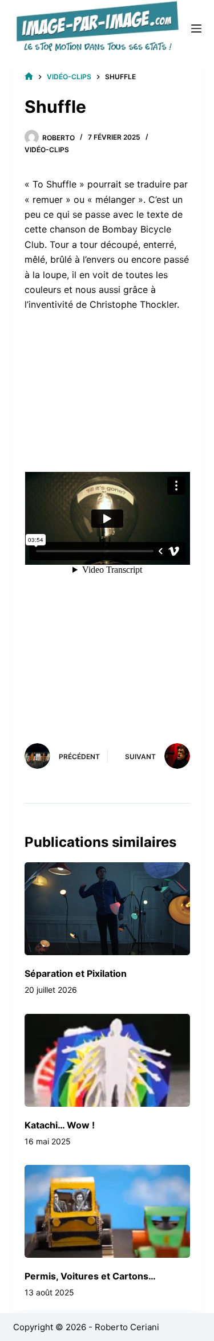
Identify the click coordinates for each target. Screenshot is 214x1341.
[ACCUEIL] (29, 76)
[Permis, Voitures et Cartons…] (107, 1211)
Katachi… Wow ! (60, 1125)
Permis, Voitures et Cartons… (90, 1276)
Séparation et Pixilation (76, 973)
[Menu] (196, 28)
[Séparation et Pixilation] (107, 908)
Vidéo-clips (47, 149)
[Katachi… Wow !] (107, 1060)
